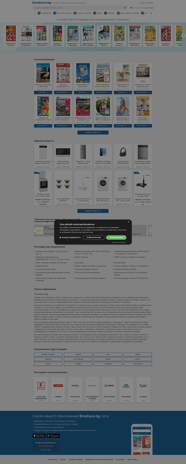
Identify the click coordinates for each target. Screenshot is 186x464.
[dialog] (93, 231)
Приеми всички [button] (116, 237)
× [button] (128, 221)
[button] (70, 237)
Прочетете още (87, 232)
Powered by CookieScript (119, 242)
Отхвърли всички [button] (94, 237)
